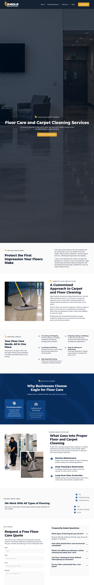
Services (64, 4)
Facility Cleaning (52, 4)
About (43, 4)
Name (6, 547)
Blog (73, 4)
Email (6, 555)
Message (7, 570)
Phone (6, 562)
